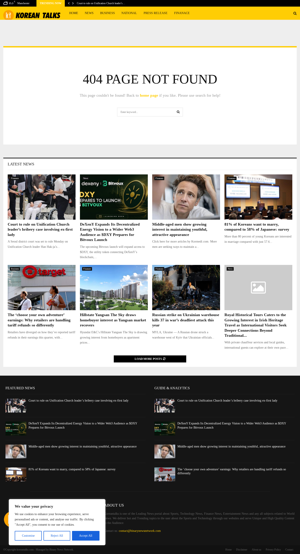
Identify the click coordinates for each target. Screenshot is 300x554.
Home (73, 13)
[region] (57, 522)
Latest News (21, 164)
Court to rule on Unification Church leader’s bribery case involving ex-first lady (40, 229)
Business (107, 13)
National (129, 13)
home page (149, 95)
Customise (28, 535)
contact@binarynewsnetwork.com (140, 530)
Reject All (57, 535)
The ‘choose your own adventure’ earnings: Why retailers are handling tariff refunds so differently (39, 320)
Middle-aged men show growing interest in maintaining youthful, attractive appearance (179, 229)
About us (256, 549)
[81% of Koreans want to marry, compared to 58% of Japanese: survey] (258, 197)
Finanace (182, 13)
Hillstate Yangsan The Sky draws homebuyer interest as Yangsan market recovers (113, 320)
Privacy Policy (273, 549)
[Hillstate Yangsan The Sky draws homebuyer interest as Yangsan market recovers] (114, 287)
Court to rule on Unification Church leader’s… (101, 3)
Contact (289, 549)
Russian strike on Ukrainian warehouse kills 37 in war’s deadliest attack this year (185, 320)
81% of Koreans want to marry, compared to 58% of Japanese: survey (72, 469)
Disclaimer (241, 549)
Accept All (85, 535)
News (89, 13)
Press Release (156, 13)
